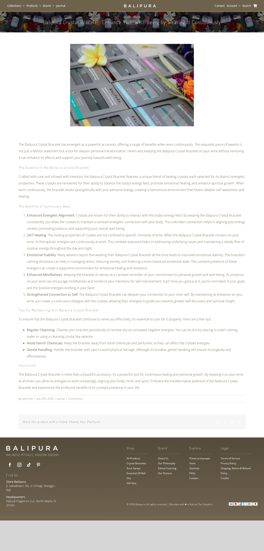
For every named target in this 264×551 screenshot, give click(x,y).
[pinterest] (38, 465)
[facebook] (10, 465)
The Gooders (205, 504)
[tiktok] (29, 465)
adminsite (27, 398)
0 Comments (75, 398)
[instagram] (19, 465)
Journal (61, 398)
